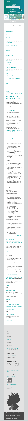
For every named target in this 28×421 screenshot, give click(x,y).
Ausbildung (13, 12)
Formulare (9, 64)
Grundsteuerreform (9, 55)
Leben (13, 10)
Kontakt (13, 416)
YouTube (9, 342)
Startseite (7, 25)
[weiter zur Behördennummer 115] (14, 387)
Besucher (13, 22)
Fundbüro (9, 62)
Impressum (18, 415)
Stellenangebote (19, 12)
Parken (7, 73)
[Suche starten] (19, 8)
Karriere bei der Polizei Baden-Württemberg (14, 306)
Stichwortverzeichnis (11, 67)
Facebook (9, 340)
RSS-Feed (9, 344)
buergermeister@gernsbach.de (12, 374)
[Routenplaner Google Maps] (14, 401)
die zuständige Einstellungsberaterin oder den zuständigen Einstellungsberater (14, 277)
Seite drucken (9, 320)
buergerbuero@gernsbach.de (12, 359)
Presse (8, 12)
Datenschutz (8, 416)
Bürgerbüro (8, 40)
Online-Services (9, 60)
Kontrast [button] (8, 1)
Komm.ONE (8, 413)
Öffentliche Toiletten (9, 70)
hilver (7, 83)
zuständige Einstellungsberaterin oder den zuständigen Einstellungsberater (14, 242)
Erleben (13, 28)
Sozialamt (7, 47)
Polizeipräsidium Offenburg (11, 131)
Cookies (7, 415)
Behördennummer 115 (10, 81)
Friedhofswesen (9, 53)
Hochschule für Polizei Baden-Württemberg (14, 130)
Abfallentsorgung (9, 42)
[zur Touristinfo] (14, 380)
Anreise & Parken (9, 418)
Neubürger (8, 37)
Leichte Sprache (18, 14)
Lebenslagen (9, 65)
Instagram (10, 345)
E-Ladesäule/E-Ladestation (11, 75)
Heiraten (7, 58)
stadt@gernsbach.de (10, 353)
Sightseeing (14, 16)
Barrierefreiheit (12, 415)
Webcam (15, 418)
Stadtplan (17, 416)
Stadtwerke (13, 33)
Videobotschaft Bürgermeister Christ (13, 78)
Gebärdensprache (9, 14)
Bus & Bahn (8, 50)
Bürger (8, 331)
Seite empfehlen (10, 322)
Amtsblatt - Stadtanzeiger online (12, 45)
